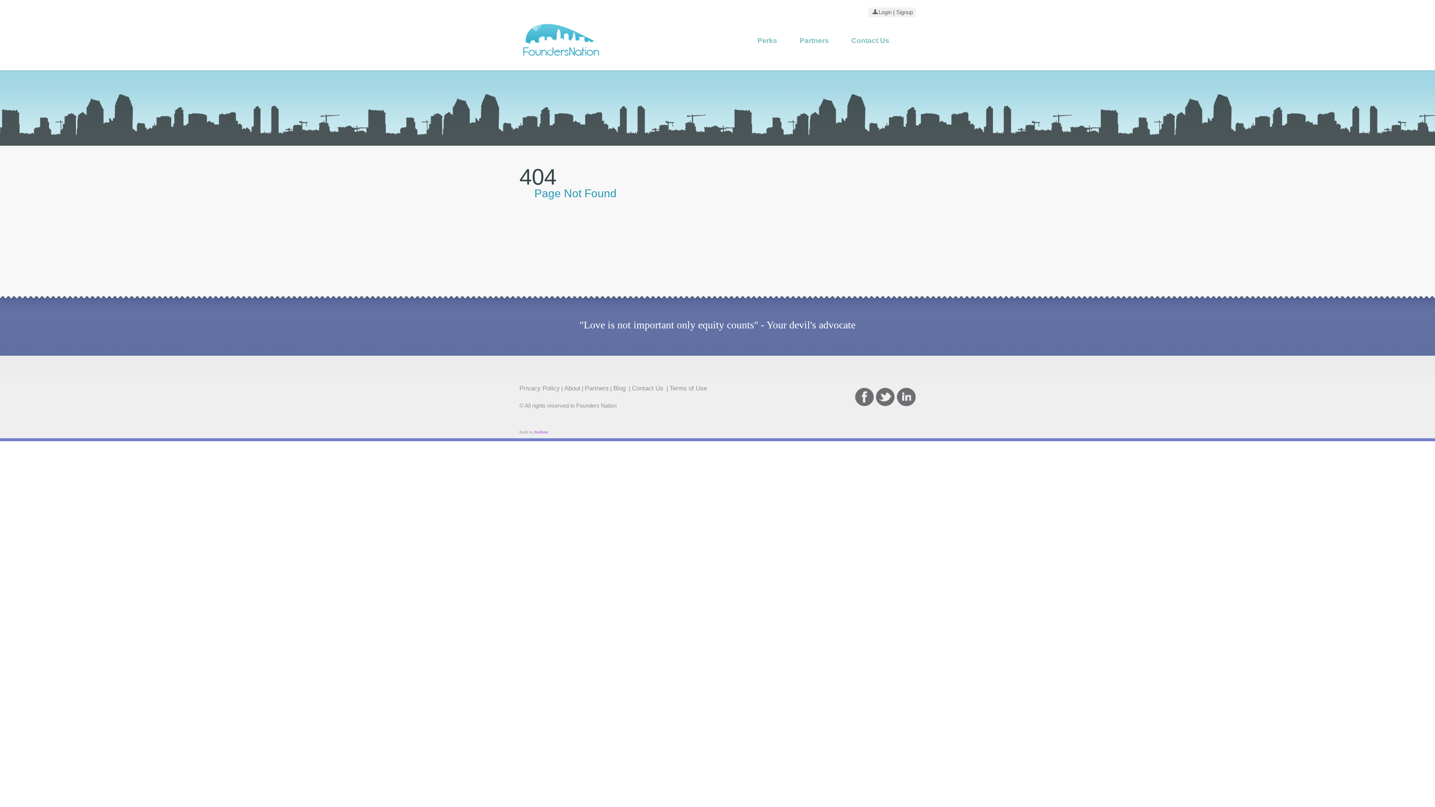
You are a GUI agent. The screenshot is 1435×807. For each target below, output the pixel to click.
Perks (767, 40)
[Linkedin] (906, 397)
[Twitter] (885, 397)
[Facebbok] (864, 397)
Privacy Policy (539, 388)
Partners (814, 40)
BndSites (541, 432)
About (572, 388)
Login (885, 12)
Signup (904, 12)
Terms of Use (688, 388)
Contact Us (870, 40)
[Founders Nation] (561, 59)
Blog (620, 388)
